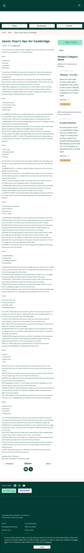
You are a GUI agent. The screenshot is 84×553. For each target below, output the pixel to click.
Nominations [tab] (42, 26)
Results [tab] (69, 26)
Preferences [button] (48, 542)
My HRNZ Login (9, 491)
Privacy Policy (29, 530)
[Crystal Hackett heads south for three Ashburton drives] (70, 113)
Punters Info (16, 46)
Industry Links (6, 530)
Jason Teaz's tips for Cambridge (25, 32)
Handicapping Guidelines (10, 527)
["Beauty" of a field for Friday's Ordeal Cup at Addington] (70, 65)
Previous (9, 464)
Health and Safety (30, 527)
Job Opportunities (30, 523)
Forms (4, 523)
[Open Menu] (4, 6)
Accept (42, 547)
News (10, 32)
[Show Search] (79, 5)
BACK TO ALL (71, 42)
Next (48, 464)
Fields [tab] (14, 26)
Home (4, 32)
